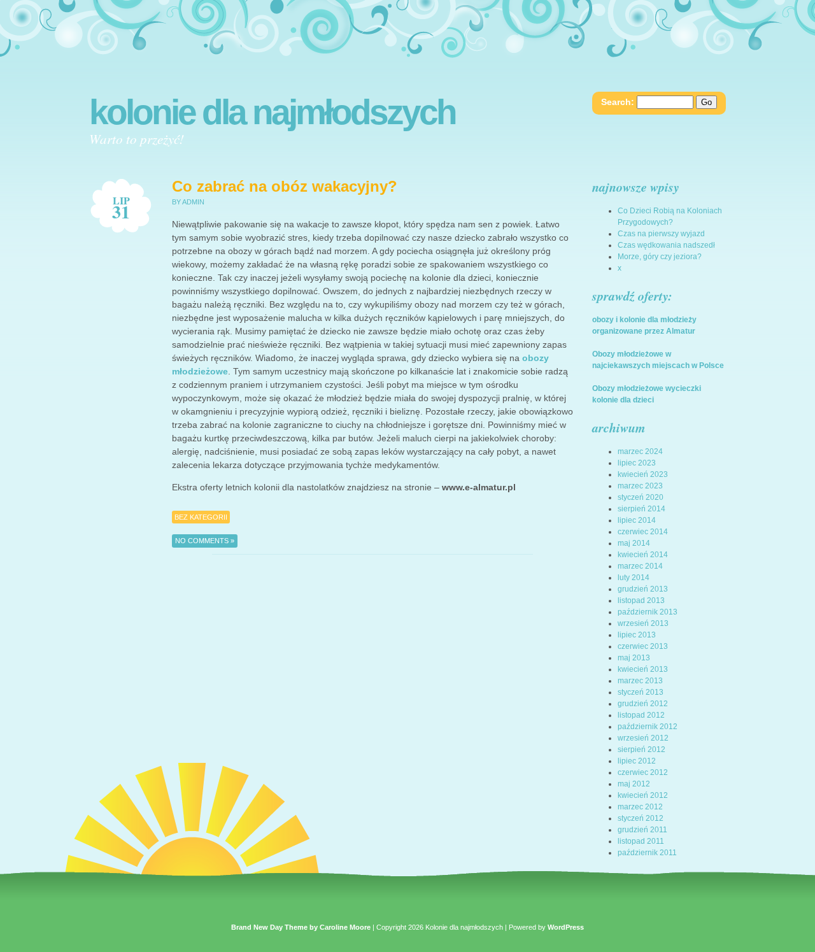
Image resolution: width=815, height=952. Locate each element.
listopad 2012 (641, 715)
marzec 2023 (640, 485)
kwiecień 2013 (643, 669)
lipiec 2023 (637, 462)
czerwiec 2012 (643, 772)
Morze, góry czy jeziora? (660, 256)
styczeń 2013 (640, 692)
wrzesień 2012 (643, 738)
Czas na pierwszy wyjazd (661, 233)
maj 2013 (634, 657)
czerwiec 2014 (643, 531)
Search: (617, 102)
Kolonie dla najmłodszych (272, 112)
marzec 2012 (640, 806)
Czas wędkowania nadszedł (666, 245)
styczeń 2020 (640, 497)
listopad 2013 (641, 600)
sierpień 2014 (641, 508)
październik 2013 (647, 611)
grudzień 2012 (643, 703)
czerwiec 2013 (643, 646)
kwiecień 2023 (643, 474)
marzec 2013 (640, 680)
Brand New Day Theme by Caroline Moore (301, 927)
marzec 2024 (640, 451)
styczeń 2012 (640, 818)
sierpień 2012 (641, 749)
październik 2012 (647, 726)
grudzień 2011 (642, 829)
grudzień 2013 (643, 589)
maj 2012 (634, 783)
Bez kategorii (200, 517)
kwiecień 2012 (643, 795)
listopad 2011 (641, 841)
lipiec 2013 (637, 634)
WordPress (566, 927)
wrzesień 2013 (643, 623)
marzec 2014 (640, 566)
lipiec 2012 (637, 761)
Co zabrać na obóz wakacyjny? (284, 186)
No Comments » (204, 540)
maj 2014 (634, 543)
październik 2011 (647, 852)
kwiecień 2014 (643, 554)
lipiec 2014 (637, 520)
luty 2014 (633, 577)
